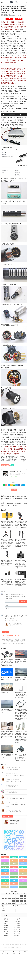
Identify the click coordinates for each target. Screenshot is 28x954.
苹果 (23, 870)
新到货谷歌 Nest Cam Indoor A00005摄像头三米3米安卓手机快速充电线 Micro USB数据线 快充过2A (7, 734)
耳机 (23, 860)
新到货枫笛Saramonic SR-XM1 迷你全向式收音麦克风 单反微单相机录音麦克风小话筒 (7, 562)
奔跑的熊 (5, 857)
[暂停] (3, 115)
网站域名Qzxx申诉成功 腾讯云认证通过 (6, 678)
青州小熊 (5, 458)
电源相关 (6, 929)
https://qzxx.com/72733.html (12, 93)
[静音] (20, 115)
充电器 (14, 873)
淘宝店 (26, 944)
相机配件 (17, 929)
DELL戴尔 (14, 887)
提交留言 (23, 601)
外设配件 (6, 921)
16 (25, 901)
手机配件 (6, 927)
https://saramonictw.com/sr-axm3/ (11, 150)
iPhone (22, 887)
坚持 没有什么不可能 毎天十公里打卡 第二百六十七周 (20, 679)
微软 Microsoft (22, 874)
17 (3, 903)
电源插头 (14, 883)
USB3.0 (14, 863)
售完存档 (17, 919)
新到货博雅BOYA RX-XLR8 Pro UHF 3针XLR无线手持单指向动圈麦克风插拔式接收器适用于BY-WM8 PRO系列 (21, 583)
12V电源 (14, 867)
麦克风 (22, 877)
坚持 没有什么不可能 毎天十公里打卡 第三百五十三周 (20, 661)
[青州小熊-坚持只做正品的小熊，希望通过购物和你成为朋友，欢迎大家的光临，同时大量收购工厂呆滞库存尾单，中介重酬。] (14, 2)
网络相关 (6, 933)
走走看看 (14, 857)
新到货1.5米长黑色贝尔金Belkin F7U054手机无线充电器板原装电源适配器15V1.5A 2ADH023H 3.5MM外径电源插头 (21, 757)
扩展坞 (5, 873)
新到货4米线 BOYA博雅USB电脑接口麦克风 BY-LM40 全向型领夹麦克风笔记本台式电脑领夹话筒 (7, 582)
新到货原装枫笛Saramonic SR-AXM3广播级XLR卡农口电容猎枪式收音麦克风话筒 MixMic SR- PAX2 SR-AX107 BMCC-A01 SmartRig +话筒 (14, 459)
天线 (5, 880)
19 (9, 903)
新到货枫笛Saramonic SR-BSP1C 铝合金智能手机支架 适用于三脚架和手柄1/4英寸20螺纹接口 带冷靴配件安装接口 (7, 524)
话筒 (12, 465)
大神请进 (17, 921)
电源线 (14, 860)
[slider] (24, 114)
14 (17, 901)
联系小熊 (17, 944)
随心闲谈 (17, 935)
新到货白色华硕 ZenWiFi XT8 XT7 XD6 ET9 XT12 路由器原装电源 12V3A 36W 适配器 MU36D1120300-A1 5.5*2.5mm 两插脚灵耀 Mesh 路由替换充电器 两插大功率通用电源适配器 (21, 737)
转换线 (22, 863)
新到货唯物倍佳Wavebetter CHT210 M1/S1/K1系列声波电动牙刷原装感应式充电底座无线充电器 (21, 695)
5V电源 (5, 870)
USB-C (5, 860)
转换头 (22, 880)
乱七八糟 (5, 867)
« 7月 (3, 910)
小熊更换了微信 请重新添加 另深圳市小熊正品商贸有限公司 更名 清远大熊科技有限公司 (14, 504)
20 (13, 903)
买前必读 (7, 944)
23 (25, 903)
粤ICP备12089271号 (19, 947)
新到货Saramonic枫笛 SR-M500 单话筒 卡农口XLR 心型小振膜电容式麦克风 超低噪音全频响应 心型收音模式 (14, 498)
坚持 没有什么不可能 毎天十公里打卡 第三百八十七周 (7, 756)
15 (21, 901)
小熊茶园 (17, 925)
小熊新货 (10, 15)
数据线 (5, 887)
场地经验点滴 (4, 692)
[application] (14, 114)
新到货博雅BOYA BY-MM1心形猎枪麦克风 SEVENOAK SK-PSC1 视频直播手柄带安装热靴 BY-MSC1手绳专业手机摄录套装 (21, 524)
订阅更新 (22, 944)
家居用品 (6, 923)
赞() (14, 489)
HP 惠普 (14, 877)
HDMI (22, 867)
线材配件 (17, 931)
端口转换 (23, 857)
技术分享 (17, 927)
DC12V (22, 883)
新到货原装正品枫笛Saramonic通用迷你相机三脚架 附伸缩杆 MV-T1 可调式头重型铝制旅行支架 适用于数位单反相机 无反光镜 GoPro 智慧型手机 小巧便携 (7, 543)
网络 (14, 880)
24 (3, 905)
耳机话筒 (15, 15)
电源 (5, 863)
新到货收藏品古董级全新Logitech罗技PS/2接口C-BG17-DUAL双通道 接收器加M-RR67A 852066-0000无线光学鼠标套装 (7, 662)
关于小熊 (2, 944)
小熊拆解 (6, 15)
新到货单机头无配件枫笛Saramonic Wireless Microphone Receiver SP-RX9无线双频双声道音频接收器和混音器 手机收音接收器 (21, 564)
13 (13, 901)
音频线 (5, 877)
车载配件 (6, 935)
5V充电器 (14, 870)
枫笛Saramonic (5, 465)
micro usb (5, 883)
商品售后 (12, 944)
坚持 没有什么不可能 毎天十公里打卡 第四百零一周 (7, 710)
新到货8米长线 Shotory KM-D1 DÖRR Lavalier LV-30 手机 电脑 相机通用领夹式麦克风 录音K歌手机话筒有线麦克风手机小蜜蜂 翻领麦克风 (21, 543)
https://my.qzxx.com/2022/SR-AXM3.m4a (14, 108)
